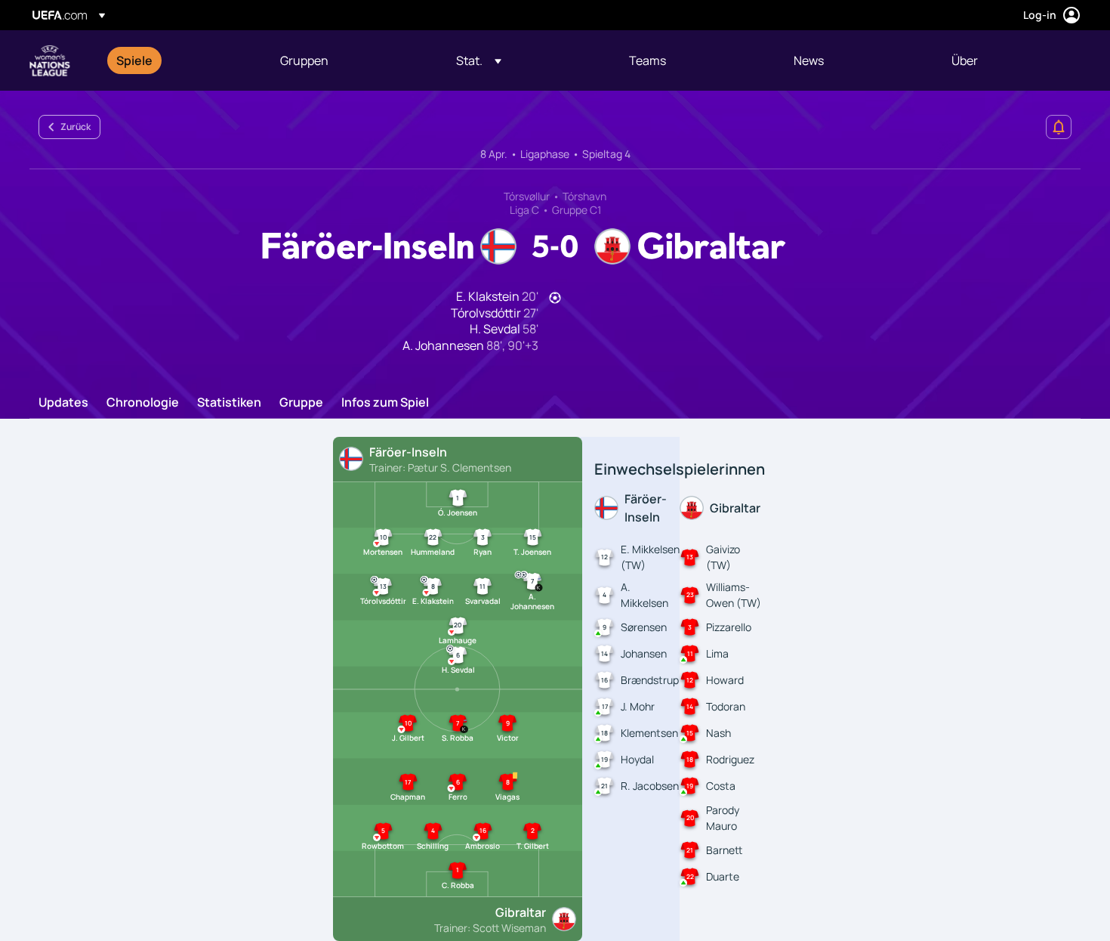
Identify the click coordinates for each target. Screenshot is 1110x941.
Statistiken (229, 403)
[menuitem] (179, 60)
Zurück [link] (75, 126)
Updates (63, 403)
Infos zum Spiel (385, 403)
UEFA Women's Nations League (49, 60)
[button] (478, 60)
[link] (134, 60)
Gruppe (301, 403)
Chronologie (142, 403)
